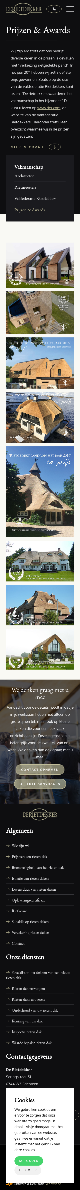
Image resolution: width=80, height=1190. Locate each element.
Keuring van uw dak (27, 1021)
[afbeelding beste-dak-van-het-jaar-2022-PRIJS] (42, 314)
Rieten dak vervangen (28, 988)
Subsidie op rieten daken (30, 921)
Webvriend (53, 1184)
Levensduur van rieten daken (34, 889)
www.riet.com (48, 107)
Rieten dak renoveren (28, 999)
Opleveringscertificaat (28, 900)
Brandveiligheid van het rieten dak (38, 867)
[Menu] (68, 9)
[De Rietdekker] (33, 9)
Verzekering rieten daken (30, 932)
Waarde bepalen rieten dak (32, 1042)
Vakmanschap (28, 167)
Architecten (24, 176)
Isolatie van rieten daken (30, 878)
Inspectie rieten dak (27, 1031)
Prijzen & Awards (29, 210)
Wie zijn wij (21, 845)
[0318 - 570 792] (52, 9)
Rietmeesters (25, 187)
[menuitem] (68, 9)
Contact (18, 943)
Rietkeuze (19, 910)
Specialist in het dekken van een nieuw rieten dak (38, 975)
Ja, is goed (29, 1160)
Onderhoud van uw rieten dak (35, 1010)
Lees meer (28, 1170)
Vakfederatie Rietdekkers (35, 198)
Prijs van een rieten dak (29, 856)
